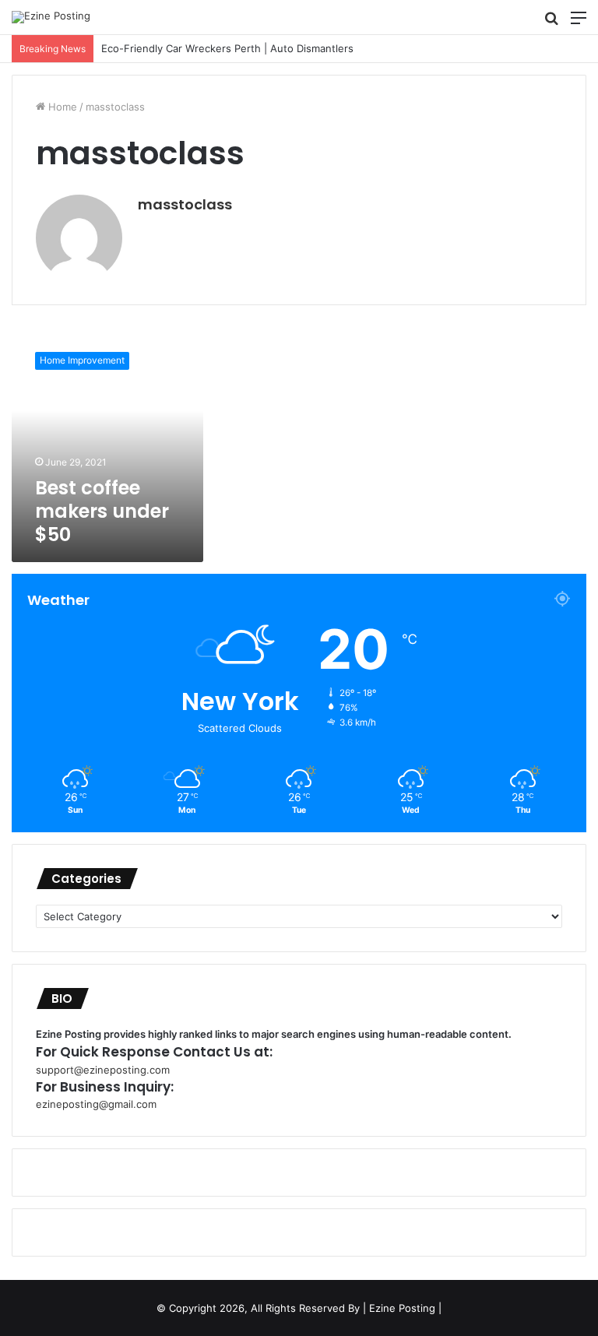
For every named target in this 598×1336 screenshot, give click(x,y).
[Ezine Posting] (51, 17)
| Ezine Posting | (402, 1308)
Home (61, 106)
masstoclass (185, 204)
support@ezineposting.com (103, 1070)
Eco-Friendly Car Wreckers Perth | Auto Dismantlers (212, 48)
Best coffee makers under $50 (102, 511)
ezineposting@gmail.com (96, 1104)
